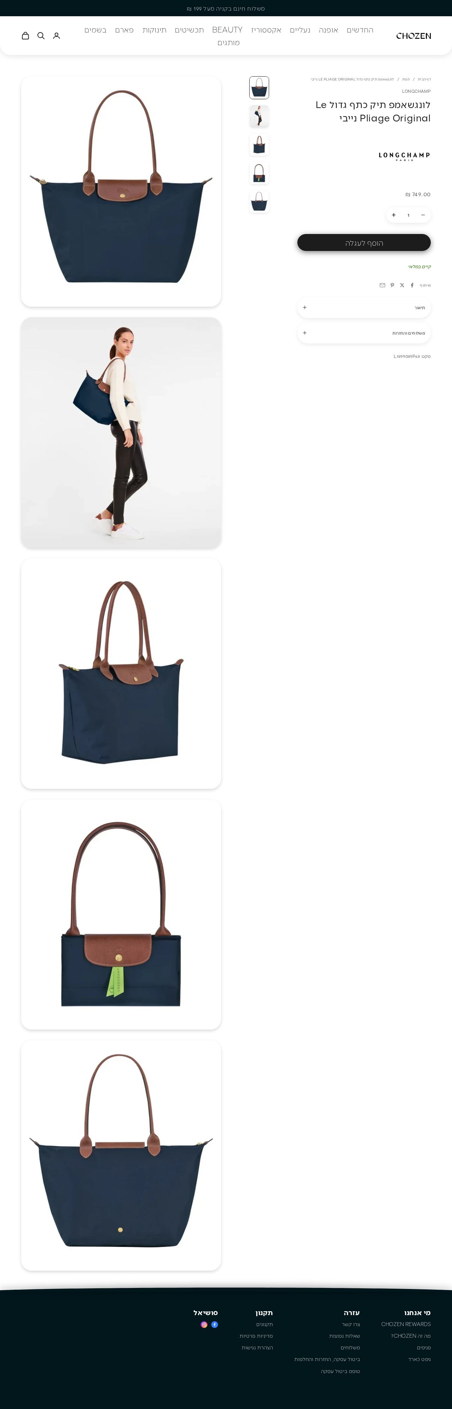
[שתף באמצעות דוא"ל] (382, 285)
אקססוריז (266, 29)
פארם (124, 29)
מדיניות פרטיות (256, 1335)
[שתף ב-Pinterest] (392, 285)
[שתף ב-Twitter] (402, 285)
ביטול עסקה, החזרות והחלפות (327, 1359)
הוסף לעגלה (364, 242)
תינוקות (154, 29)
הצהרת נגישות (257, 1347)
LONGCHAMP (416, 91)
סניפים (424, 1347)
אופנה (328, 29)
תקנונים (264, 1324)
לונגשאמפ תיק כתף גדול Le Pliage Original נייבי (352, 79)
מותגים (229, 42)
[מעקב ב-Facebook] (214, 1324)
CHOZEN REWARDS (406, 1324)
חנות (406, 79)
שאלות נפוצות (344, 1335)
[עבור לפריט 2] (259, 116)
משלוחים (350, 1347)
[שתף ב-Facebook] (412, 285)
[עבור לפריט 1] (259, 87)
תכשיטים (189, 29)
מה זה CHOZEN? (411, 1335)
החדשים (360, 29)
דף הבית (424, 79)
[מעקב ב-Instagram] (204, 1324)
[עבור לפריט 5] (259, 201)
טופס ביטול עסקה (340, 1371)
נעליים (300, 29)
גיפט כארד (419, 1359)
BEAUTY (227, 29)
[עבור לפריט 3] (259, 144)
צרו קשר (351, 1324)
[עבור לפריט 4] (259, 173)
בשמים (95, 29)
